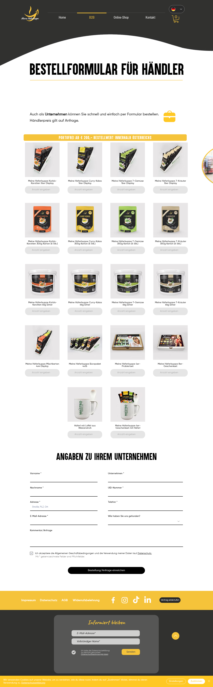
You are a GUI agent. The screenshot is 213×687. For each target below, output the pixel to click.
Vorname (35, 473)
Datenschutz (48, 600)
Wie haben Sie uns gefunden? (124, 516)
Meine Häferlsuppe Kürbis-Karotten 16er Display (42, 182)
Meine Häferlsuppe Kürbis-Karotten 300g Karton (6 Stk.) (42, 242)
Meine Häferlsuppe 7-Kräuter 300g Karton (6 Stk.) (170, 242)
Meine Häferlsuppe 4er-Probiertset (127, 365)
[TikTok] (136, 600)
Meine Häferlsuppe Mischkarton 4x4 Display (42, 365)
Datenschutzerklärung (33, 683)
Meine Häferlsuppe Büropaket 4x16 (85, 365)
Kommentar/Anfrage (41, 530)
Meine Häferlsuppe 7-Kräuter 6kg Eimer (170, 303)
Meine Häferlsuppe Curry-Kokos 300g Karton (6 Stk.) (85, 242)
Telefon (112, 502)
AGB (65, 600)
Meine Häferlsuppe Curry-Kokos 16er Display (85, 182)
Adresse (34, 502)
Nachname (36, 488)
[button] (176, 19)
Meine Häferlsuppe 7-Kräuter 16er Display (170, 182)
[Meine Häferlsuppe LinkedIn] (147, 600)
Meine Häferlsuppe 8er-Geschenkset (170, 365)
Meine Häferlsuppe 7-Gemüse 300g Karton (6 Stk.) (128, 242)
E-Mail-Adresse (38, 516)
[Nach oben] (175, 636)
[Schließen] (209, 681)
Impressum (28, 600)
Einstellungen (176, 681)
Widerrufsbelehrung (86, 600)
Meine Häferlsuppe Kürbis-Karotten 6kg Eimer (42, 303)
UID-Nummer (115, 488)
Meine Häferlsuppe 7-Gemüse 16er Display (128, 182)
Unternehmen (115, 473)
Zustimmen (196, 681)
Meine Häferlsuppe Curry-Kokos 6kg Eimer (85, 303)
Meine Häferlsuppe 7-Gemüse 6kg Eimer (128, 303)
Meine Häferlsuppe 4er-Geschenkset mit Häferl (128, 427)
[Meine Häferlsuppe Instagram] (124, 600)
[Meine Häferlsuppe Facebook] (113, 600)
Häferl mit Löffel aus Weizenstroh (85, 427)
